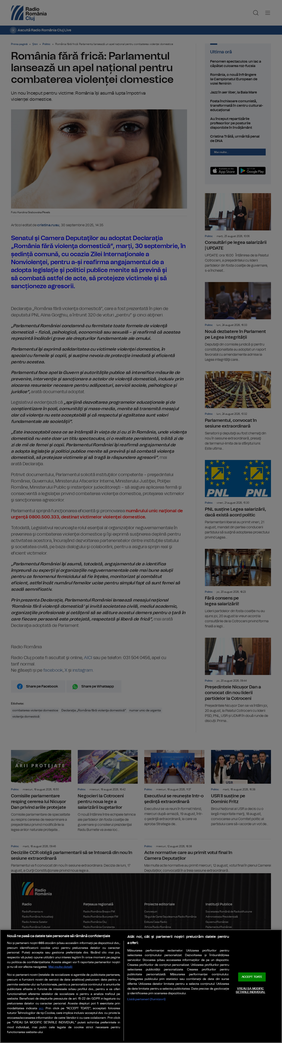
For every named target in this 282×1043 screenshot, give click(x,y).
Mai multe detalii (60, 966)
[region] (141, 986)
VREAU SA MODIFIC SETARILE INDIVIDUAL (250, 990)
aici (41, 1008)
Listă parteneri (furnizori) (146, 999)
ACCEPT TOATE (252, 977)
